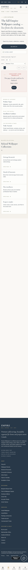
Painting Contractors (6, 515)
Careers (3, 540)
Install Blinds (4, 513)
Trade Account (5, 518)
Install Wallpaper (5, 510)
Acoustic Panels (5, 499)
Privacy (3, 555)
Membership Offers (6, 532)
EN (18, 2)
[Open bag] (21, 7)
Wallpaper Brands (5, 467)
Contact (3, 542)
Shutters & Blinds (5, 494)
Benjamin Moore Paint (6, 488)
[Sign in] (12, 2)
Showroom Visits (14, 555)
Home (2, 11)
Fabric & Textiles (5, 477)
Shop (7, 11)
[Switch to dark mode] (25, 2)
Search (14, 46)
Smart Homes (4, 502)
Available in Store (5, 480)
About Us (3, 537)
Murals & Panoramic (6, 469)
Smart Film (4, 496)
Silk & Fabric (4, 475)
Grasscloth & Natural (6, 472)
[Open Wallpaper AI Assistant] (24, 558)
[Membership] (15, 2)
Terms (7, 555)
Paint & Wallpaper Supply (7, 491)
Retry (14, 87)
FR (22, 2)
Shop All (3, 464)
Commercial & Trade (6, 521)
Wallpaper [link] (14, 11)
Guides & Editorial (5, 534)
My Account (4, 529)
